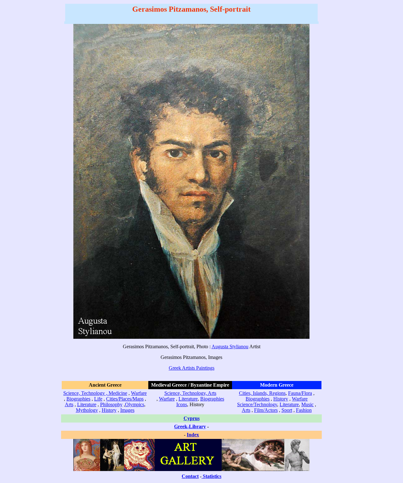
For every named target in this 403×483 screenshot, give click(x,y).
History (109, 410)
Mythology (87, 410)
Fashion (304, 410)
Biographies (78, 398)
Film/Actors (266, 410)
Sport (286, 410)
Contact (190, 476)
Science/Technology (257, 404)
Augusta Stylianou (230, 346)
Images (127, 410)
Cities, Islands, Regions (262, 393)
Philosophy (111, 404)
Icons (181, 404)
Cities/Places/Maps (125, 398)
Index (193, 434)
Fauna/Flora (300, 393)
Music (307, 404)
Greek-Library (190, 426)
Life (98, 398)
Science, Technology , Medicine (95, 393)
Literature (86, 404)
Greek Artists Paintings (191, 368)
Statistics (212, 476)
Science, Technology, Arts (190, 393)
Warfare (139, 393)
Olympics (134, 404)
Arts (69, 404)
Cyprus (192, 418)
